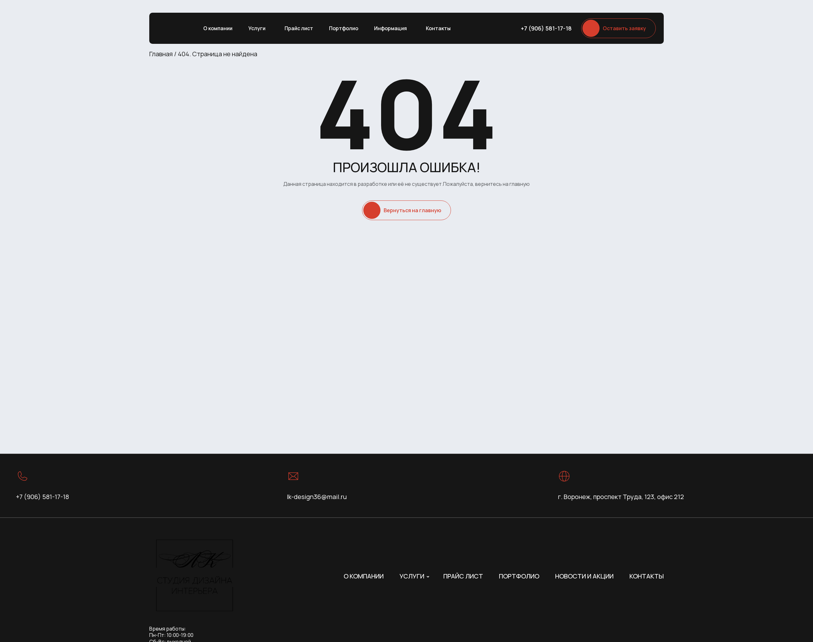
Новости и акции (584, 576)
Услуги (256, 28)
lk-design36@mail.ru (317, 496)
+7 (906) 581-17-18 (546, 28)
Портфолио (343, 28)
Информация (390, 28)
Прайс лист (299, 28)
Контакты (438, 28)
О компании (217, 28)
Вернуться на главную (412, 210)
